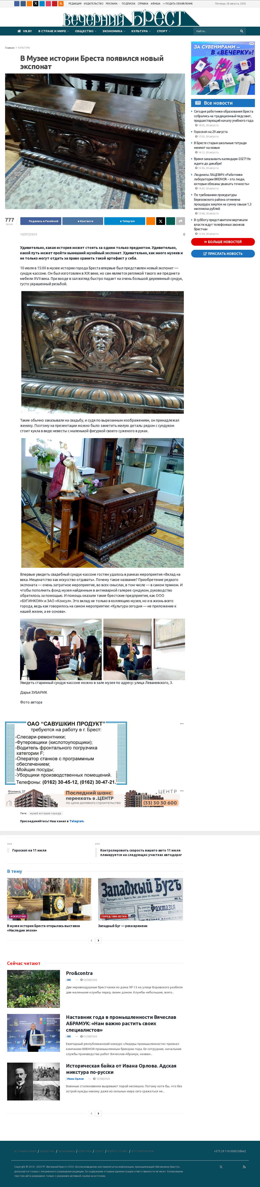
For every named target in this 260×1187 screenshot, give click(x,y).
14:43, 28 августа (208, 188)
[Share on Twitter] (160, 221)
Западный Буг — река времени (122, 926)
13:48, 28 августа (208, 213)
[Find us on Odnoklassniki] (29, 3)
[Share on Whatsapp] (170, 221)
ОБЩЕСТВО (84, 31)
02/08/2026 (90, 979)
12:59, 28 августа (208, 233)
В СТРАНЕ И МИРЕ (52, 31)
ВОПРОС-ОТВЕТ (117, 1151)
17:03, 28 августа (208, 136)
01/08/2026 (90, 1036)
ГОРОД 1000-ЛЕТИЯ (114, 916)
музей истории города (45, 813)
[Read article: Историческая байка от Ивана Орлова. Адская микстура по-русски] (33, 1081)
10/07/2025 (28, 234)
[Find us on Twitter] (35, 3)
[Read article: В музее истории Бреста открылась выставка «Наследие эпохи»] (49, 899)
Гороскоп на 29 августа (211, 132)
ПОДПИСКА (128, 3)
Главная (9, 47)
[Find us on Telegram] (42, 3)
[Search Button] (242, 31)
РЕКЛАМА (111, 3)
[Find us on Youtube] (54, 3)
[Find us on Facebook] (17, 3)
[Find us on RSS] (61, 3)
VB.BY (27, 31)
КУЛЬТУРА (139, 31)
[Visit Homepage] (130, 17)
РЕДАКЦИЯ (75, 3)
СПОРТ (162, 31)
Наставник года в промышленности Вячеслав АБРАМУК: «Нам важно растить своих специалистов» (121, 1023)
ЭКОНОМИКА (112, 31)
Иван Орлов (75, 1078)
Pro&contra (79, 973)
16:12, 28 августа (208, 152)
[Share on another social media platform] (180, 221)
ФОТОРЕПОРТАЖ (142, 1151)
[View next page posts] (98, 940)
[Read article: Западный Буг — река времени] (140, 899)
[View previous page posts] (91, 940)
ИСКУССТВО (18, 916)
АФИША (155, 3)
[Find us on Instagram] (48, 3)
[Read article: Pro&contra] (33, 989)
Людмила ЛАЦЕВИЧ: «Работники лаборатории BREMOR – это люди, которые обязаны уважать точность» (221, 179)
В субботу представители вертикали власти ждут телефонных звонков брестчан (221, 224)
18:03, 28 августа (208, 125)
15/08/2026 (103, 1078)
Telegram (76, 821)
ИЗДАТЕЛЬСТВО (93, 3)
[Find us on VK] (23, 3)
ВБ (69, 979)
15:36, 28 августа (208, 168)
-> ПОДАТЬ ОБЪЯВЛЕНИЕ (178, 3)
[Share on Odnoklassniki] (150, 221)
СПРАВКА (143, 3)
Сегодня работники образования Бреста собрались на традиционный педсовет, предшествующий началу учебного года (224, 116)
